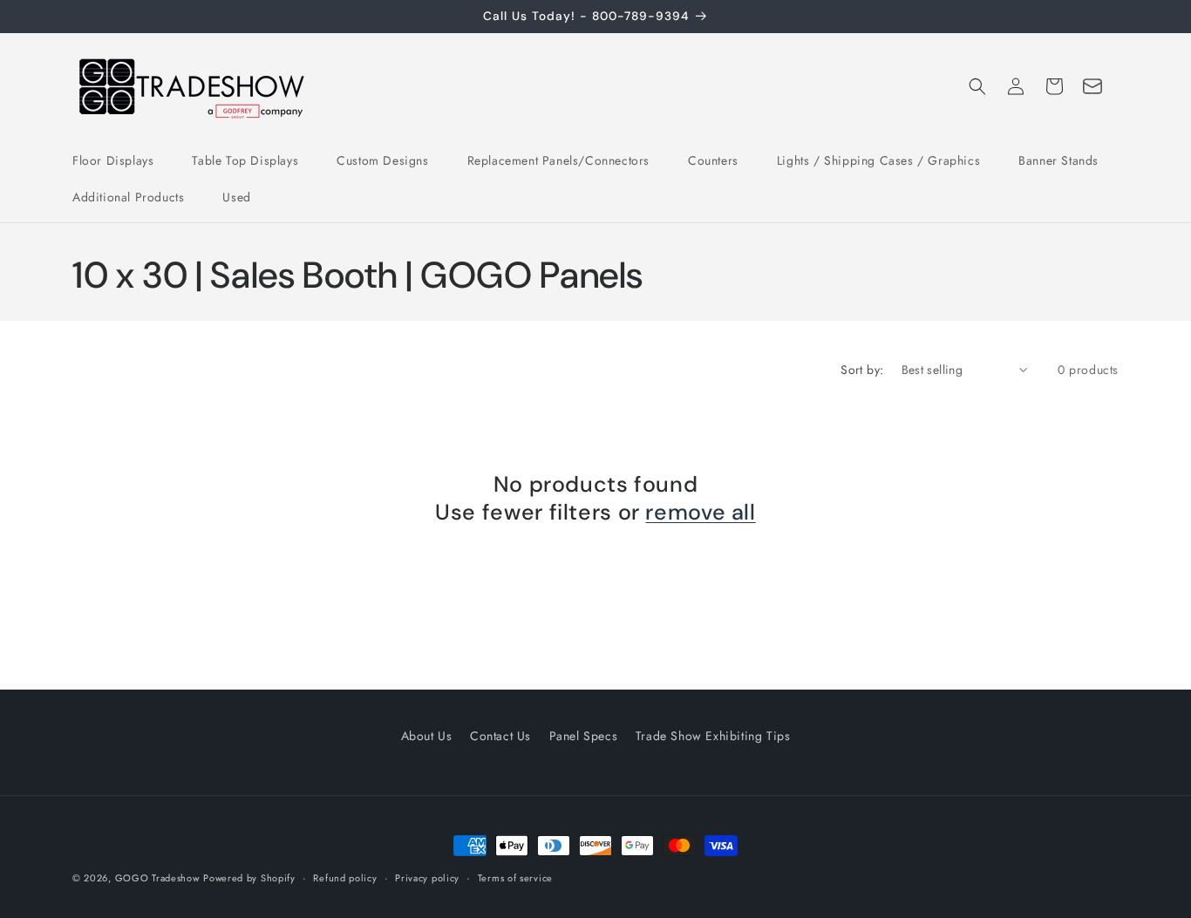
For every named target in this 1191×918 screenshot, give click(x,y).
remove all (700, 513)
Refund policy (345, 878)
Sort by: (862, 369)
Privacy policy (427, 878)
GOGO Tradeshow (157, 878)
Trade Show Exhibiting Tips (713, 736)
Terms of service (515, 878)
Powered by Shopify (249, 878)
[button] (977, 86)
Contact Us (500, 736)
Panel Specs (583, 736)
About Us (427, 736)
